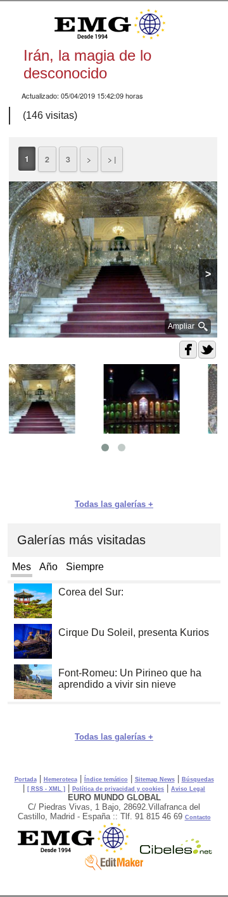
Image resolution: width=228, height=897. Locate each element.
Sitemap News (155, 779)
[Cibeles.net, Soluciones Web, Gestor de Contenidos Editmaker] (176, 851)
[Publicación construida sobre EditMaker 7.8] (114, 867)
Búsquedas (198, 779)
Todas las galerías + (114, 504)
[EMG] (77, 851)
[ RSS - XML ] (46, 789)
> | (112, 159)
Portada (26, 779)
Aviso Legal (188, 789)
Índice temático (106, 779)
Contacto (198, 817)
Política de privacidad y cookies (118, 789)
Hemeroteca (60, 779)
